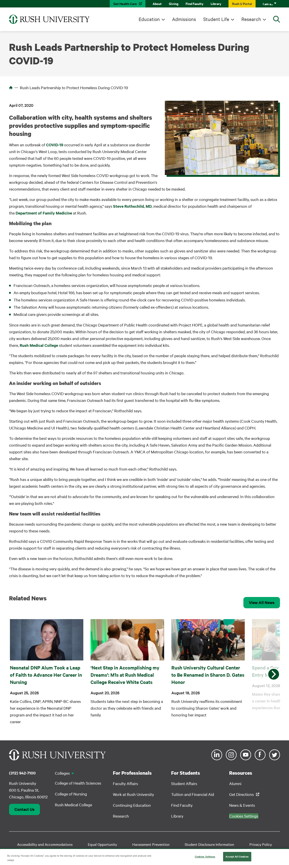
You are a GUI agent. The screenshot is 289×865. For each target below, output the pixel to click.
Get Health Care (125, 3)
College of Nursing (71, 793)
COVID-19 (54, 144)
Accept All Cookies (237, 856)
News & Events (242, 805)
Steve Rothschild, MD (132, 206)
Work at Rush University (133, 794)
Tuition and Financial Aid (192, 794)
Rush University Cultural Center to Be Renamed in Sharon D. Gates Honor (207, 674)
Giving (173, 3)
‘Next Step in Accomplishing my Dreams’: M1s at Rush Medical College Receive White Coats (125, 674)
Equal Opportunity (102, 844)
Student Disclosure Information (209, 844)
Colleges (62, 773)
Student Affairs (184, 783)
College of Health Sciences (78, 783)
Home (11, 87)
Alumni (235, 783)
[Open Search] (276, 19)
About (157, 3)
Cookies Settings (205, 856)
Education (149, 19)
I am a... (268, 3)
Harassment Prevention (151, 844)
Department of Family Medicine (44, 213)
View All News (262, 602)
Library (216, 3)
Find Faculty (194, 3)
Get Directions (241, 794)
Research (251, 19)
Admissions (184, 19)
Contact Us (24, 809)
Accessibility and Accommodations (44, 844)
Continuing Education (132, 805)
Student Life (216, 19)
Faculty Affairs (125, 783)
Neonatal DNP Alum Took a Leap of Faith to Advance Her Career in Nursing (46, 674)
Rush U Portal (242, 3)
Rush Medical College (39, 345)
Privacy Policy (260, 844)
